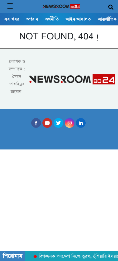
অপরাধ (32, 19)
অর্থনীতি (52, 19)
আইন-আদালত (78, 19)
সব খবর (11, 19)
